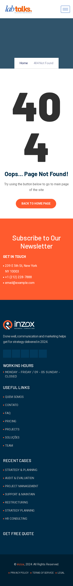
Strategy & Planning (21, 470)
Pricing (10, 421)
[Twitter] (16, 354)
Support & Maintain (20, 494)
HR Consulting (16, 518)
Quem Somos (14, 397)
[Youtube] (43, 354)
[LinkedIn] (25, 354)
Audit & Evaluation (19, 478)
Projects (12, 429)
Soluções (12, 437)
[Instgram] (34, 354)
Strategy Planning (19, 510)
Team (9, 445)
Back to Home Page (35, 203)
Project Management (21, 486)
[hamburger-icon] (65, 9)
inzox (20, 564)
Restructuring (16, 502)
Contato (11, 405)
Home (24, 63)
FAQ (8, 413)
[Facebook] (7, 354)
